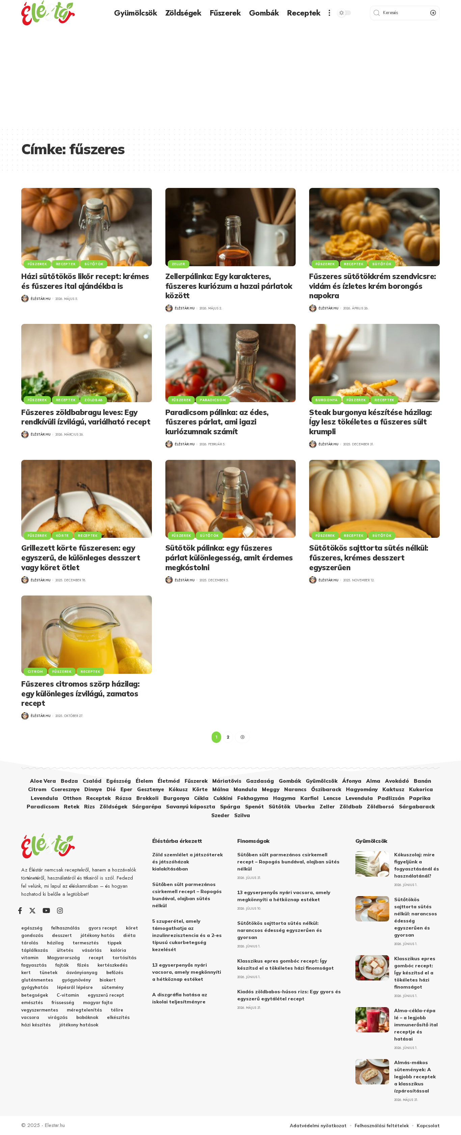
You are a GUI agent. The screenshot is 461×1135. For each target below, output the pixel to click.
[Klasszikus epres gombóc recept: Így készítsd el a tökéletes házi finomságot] (372, 967)
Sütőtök (93, 264)
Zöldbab (93, 400)
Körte (62, 535)
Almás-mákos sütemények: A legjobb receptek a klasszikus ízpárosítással (415, 1076)
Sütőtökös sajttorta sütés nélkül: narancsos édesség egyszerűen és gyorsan (279, 930)
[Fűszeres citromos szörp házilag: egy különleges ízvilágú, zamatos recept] (86, 635)
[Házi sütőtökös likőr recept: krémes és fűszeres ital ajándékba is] (86, 227)
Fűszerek (37, 264)
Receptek (66, 264)
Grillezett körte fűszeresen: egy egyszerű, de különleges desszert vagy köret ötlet (80, 557)
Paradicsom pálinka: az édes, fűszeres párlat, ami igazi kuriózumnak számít (217, 422)
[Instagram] (60, 910)
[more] (329, 13)
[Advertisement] (230, 76)
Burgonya (326, 400)
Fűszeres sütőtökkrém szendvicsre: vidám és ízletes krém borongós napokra (372, 286)
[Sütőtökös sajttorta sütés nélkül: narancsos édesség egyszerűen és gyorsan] (372, 908)
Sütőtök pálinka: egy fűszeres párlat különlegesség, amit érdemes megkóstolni (229, 557)
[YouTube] (46, 910)
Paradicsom (213, 400)
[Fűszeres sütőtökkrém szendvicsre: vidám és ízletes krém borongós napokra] (374, 227)
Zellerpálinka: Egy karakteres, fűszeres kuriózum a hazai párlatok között (228, 286)
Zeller (178, 264)
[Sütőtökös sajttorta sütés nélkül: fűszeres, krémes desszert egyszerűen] (374, 499)
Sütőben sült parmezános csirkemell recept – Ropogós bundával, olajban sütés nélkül (288, 862)
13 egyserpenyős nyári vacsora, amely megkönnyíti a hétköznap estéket (186, 972)
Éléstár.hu (41, 298)
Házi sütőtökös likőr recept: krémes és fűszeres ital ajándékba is (85, 281)
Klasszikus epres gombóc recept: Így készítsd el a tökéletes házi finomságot (414, 973)
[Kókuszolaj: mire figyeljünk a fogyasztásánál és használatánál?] (372, 864)
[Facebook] (20, 910)
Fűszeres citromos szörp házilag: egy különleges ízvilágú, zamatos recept (80, 693)
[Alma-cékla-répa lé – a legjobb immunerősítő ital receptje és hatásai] (372, 1019)
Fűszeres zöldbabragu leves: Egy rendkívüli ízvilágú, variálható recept (85, 417)
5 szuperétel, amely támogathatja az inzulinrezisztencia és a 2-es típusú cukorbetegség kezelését (187, 935)
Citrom (35, 671)
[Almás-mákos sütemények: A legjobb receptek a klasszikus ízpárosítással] (372, 1071)
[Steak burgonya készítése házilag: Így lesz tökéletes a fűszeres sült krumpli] (374, 363)
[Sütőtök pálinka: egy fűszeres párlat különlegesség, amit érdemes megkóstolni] (230, 499)
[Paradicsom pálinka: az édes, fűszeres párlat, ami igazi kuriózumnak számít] (230, 363)
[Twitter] (32, 910)
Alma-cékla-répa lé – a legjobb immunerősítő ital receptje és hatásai (416, 1024)
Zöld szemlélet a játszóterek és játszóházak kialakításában (187, 862)
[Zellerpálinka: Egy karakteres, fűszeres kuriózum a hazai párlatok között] (230, 227)
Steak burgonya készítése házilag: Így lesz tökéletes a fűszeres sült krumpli (370, 422)
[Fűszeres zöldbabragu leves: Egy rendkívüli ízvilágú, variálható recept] (86, 363)
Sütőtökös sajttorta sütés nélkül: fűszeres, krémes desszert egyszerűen (368, 557)
